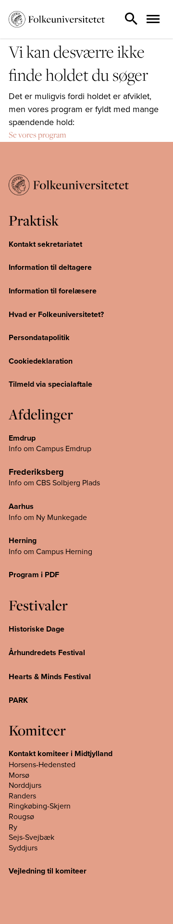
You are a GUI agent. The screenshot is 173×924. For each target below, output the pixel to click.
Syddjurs (23, 847)
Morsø (19, 775)
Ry (13, 827)
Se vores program (37, 134)
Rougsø (21, 816)
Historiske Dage (36, 628)
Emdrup (22, 437)
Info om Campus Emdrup (50, 448)
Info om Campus (37, 551)
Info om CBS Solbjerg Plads (54, 482)
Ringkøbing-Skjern (40, 805)
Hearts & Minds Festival (50, 676)
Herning (23, 540)
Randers (22, 795)
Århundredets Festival (47, 652)
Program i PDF (34, 574)
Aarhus (21, 506)
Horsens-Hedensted (42, 764)
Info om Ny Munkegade (48, 517)
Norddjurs (25, 785)
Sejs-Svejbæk (31, 837)
